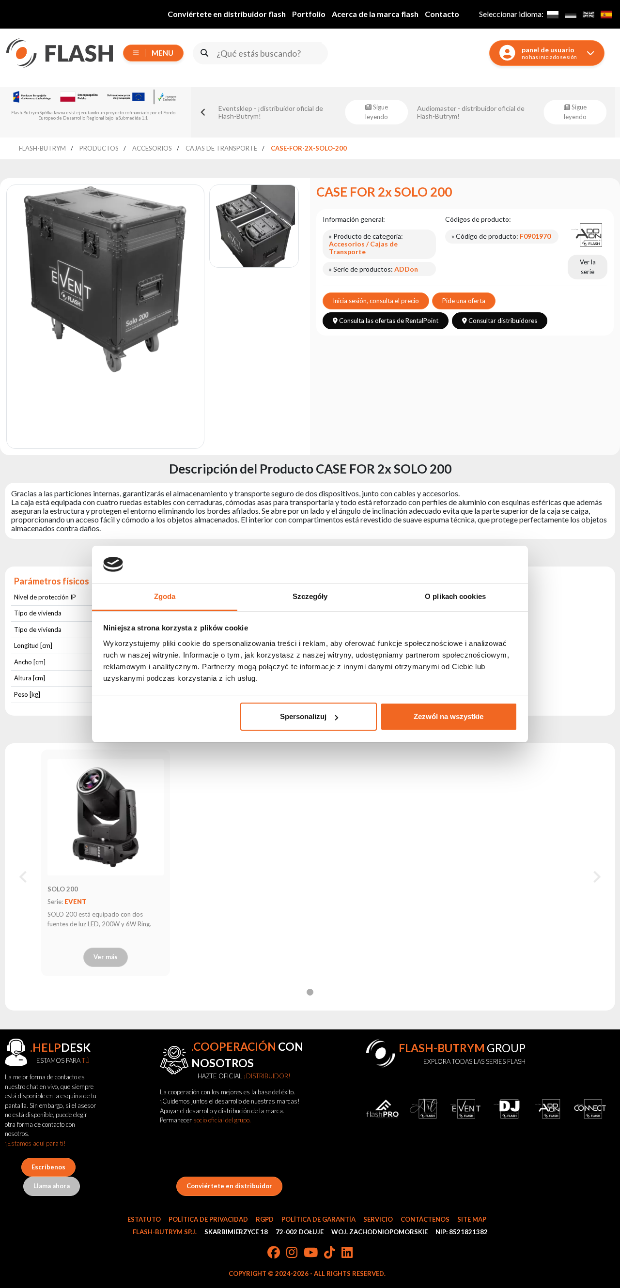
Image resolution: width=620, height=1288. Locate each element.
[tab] (310, 992)
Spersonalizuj (303, 716)
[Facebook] (273, 1253)
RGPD (265, 1219)
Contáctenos (425, 1219)
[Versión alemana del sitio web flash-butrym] (570, 14)
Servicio (378, 1219)
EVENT (75, 901)
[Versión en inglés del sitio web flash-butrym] (588, 14)
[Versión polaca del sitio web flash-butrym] (552, 14)
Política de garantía (318, 1219)
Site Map (471, 1219)
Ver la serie (588, 267)
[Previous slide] (203, 112)
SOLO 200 (62, 889)
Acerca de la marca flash (375, 13)
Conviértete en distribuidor (229, 1186)
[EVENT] (465, 1109)
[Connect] (590, 1109)
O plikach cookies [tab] (455, 596)
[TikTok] (329, 1253)
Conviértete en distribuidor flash (227, 13)
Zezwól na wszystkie (448, 716)
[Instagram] (291, 1253)
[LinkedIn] (347, 1253)
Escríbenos (48, 1167)
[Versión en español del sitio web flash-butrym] (606, 14)
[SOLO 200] (105, 817)
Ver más (105, 957)
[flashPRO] (382, 1109)
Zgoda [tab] (165, 596)
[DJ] (507, 1109)
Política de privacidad (208, 1219)
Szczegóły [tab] (310, 596)
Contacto (442, 13)
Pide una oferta (463, 301)
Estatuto (144, 1219)
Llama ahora (51, 1186)
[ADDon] (587, 234)
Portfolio (309, 13)
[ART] (424, 1109)
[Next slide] (596, 877)
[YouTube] (311, 1253)
